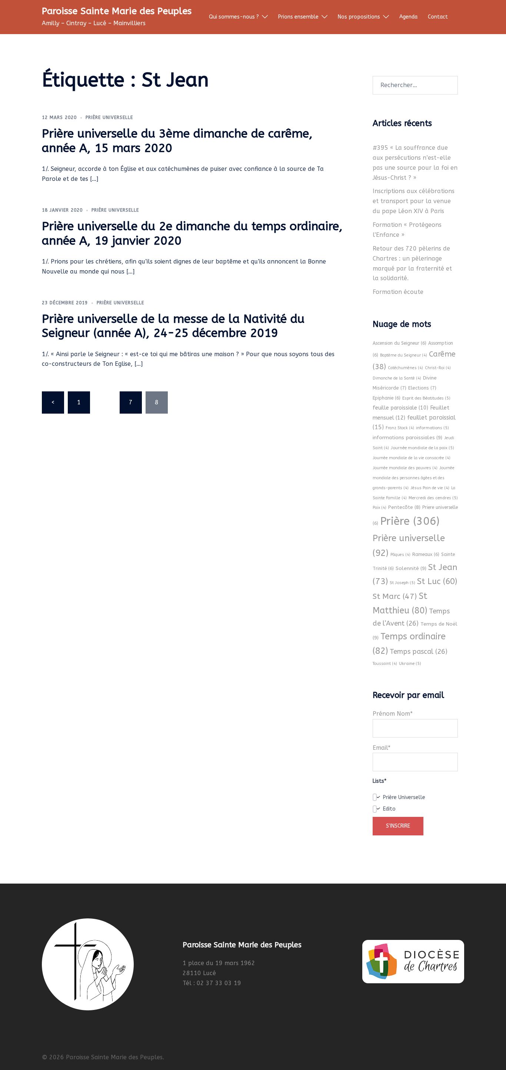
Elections (422, 388)
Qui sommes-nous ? (234, 17)
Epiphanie (386, 398)
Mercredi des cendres (433, 497)
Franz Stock (400, 427)
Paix (379, 507)
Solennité (411, 568)
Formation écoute (398, 291)
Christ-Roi (438, 367)
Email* (381, 747)
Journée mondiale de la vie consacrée (411, 458)
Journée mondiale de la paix (422, 447)
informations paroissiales (407, 437)
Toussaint (385, 663)
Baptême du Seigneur (403, 355)
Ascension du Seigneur (399, 343)
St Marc (395, 596)
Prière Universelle (109, 117)
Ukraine (410, 663)
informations (432, 427)
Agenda (408, 17)
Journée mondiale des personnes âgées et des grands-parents (414, 478)
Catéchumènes (405, 367)
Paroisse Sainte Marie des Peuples (117, 11)
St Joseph (402, 582)
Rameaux (425, 554)
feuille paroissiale (400, 408)
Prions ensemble (298, 17)
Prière (409, 521)
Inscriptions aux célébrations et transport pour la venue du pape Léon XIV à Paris (414, 201)
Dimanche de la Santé (397, 378)
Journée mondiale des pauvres (405, 468)
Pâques (400, 554)
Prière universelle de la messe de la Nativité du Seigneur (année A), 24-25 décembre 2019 (173, 326)
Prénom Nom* (393, 713)
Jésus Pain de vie (429, 488)
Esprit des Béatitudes (426, 398)
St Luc (437, 581)
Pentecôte (404, 507)
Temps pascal (418, 651)
